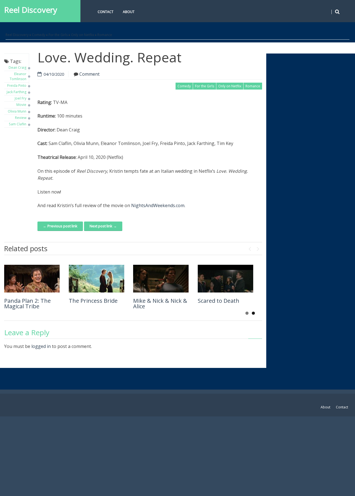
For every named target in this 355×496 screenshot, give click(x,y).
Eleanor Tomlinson (18, 76)
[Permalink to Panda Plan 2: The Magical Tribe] (32, 278)
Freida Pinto (16, 85)
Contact (105, 11)
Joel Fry (20, 98)
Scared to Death (218, 300)
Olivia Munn (17, 111)
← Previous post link (60, 225)
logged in (41, 346)
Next (258, 247)
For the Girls (58, 34)
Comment (89, 74)
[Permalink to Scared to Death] (225, 278)
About (129, 11)
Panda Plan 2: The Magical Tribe (27, 303)
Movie (21, 104)
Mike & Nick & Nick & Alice (160, 303)
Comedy (38, 34)
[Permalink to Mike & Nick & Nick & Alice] (161, 278)
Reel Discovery (30, 9)
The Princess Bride (93, 300)
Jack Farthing (16, 92)
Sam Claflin (17, 124)
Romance (104, 34)
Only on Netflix (82, 34)
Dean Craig (17, 67)
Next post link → (103, 225)
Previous (249, 247)
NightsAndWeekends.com (157, 205)
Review (20, 117)
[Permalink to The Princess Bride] (96, 278)
